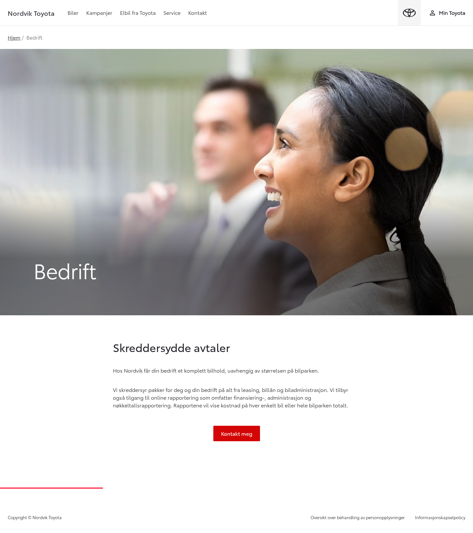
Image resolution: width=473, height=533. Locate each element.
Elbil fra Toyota (138, 12)
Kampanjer (99, 12)
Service (172, 12)
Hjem (14, 37)
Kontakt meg (236, 433)
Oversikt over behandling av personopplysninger (358, 517)
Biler (73, 12)
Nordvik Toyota (31, 12)
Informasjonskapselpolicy (440, 517)
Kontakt (197, 12)
